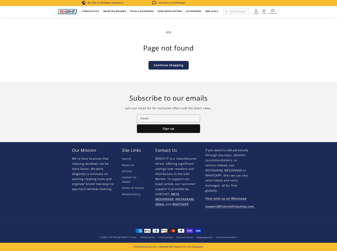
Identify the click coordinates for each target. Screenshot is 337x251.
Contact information (226, 237)
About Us (128, 165)
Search (126, 158)
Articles (127, 171)
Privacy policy (165, 237)
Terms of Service (133, 188)
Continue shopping (168, 65)
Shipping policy (205, 237)
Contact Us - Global (130, 179)
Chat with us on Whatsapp (171, 3)
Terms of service (184, 237)
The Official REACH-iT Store (122, 237)
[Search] (226, 11)
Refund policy (131, 194)
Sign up (168, 129)
